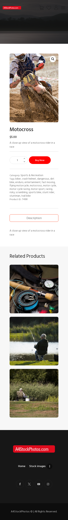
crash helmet (29, 179)
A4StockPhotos (22, 511)
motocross (36, 185)
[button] (53, 59)
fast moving (48, 182)
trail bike (26, 196)
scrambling (22, 192)
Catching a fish (20, 351)
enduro (19, 182)
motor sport (38, 189)
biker (18, 179)
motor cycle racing (20, 189)
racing (49, 189)
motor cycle (49, 185)
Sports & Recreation (32, 175)
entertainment (33, 182)
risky (12, 192)
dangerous (43, 179)
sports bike (35, 192)
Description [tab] (34, 218)
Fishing (15, 403)
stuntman (15, 196)
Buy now (39, 160)
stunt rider (48, 192)
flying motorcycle (19, 185)
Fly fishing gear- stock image (27, 299)
